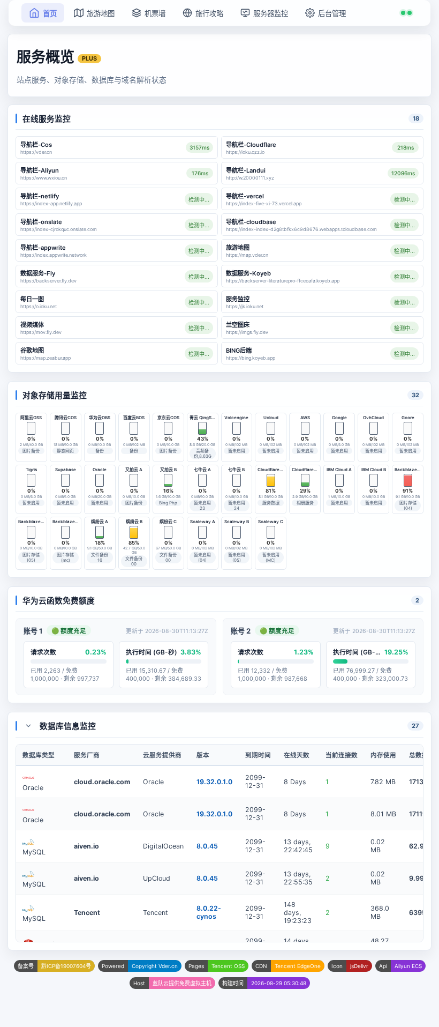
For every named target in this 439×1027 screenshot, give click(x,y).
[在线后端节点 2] (406, 12)
